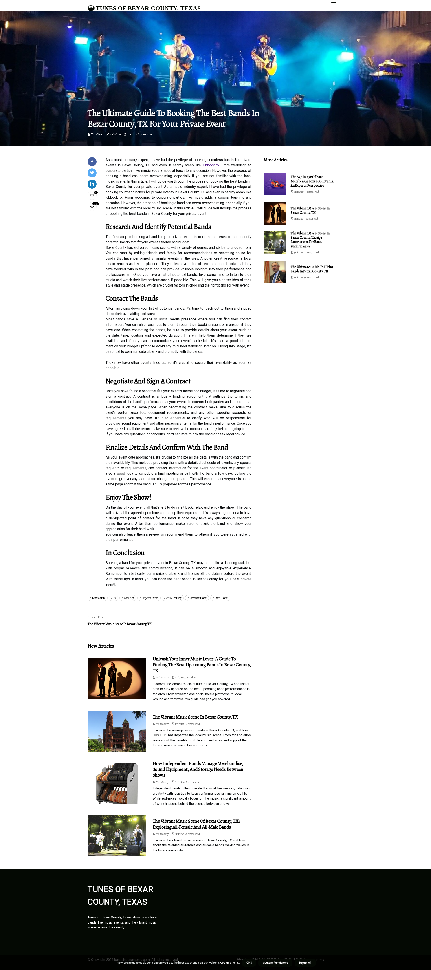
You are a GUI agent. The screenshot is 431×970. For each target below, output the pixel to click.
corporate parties (150, 598)
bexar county (98, 598)
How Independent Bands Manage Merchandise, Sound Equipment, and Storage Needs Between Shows (198, 769)
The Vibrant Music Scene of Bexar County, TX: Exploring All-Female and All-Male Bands (196, 824)
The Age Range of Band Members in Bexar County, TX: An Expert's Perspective (312, 181)
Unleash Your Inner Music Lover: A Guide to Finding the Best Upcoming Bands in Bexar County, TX (202, 664)
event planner (221, 598)
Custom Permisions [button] (275, 962)
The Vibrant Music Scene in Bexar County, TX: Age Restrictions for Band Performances (310, 240)
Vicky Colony (97, 134)
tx (114, 598)
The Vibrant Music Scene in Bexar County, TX (195, 717)
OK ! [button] (249, 962)
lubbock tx (210, 165)
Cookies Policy (229, 962)
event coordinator (198, 598)
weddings (129, 598)
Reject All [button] (305, 962)
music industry (173, 598)
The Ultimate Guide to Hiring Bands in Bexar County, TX (312, 269)
